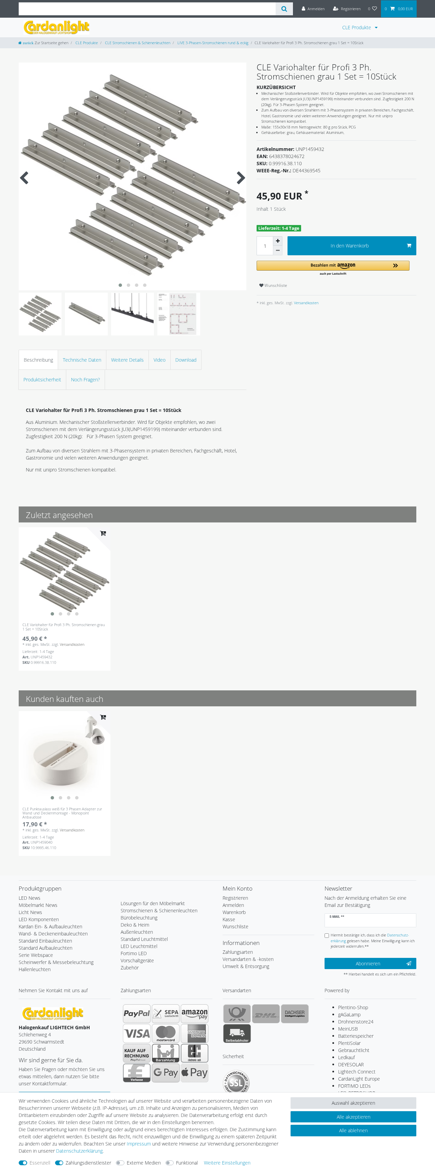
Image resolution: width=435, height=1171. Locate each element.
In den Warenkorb (350, 245)
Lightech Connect (357, 1071)
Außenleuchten (137, 932)
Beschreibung (38, 360)
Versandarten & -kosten (248, 959)
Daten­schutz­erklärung (79, 1151)
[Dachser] (294, 1013)
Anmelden (233, 905)
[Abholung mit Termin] (237, 1033)
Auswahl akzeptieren (353, 1103)
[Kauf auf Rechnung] (136, 1053)
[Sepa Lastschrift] (165, 1013)
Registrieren (235, 898)
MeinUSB (348, 1029)
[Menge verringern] (277, 250)
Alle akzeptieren (353, 1117)
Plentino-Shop (353, 1007)
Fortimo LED (134, 953)
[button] (333, 268)
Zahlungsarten (238, 952)
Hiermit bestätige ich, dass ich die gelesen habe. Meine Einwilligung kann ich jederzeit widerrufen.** (373, 940)
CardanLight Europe (359, 1078)
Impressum (139, 1143)
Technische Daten (82, 360)
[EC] (194, 1053)
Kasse (229, 919)
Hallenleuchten (35, 969)
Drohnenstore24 (355, 1021)
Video (160, 360)
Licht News (30, 912)
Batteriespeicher (355, 1036)
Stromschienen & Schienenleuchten (159, 910)
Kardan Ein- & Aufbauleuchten (50, 926)
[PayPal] (136, 1013)
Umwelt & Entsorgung (246, 966)
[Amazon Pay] (194, 1013)
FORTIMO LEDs (354, 1086)
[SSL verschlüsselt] (236, 1083)
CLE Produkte (357, 27)
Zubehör (130, 967)
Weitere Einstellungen (227, 1162)
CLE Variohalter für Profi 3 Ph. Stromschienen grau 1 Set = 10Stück (63, 627)
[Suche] (284, 8)
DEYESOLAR (351, 1064)
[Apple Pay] (194, 1073)
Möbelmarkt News (38, 905)
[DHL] (265, 1013)
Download (185, 360)
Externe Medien (144, 1162)
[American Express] (194, 1033)
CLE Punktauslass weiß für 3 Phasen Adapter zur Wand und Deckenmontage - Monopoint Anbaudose (62, 813)
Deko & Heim (135, 925)
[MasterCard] (165, 1033)
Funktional (187, 1162)
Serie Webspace (36, 955)
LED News (29, 898)
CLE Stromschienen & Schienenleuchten (137, 42)
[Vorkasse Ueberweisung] (136, 1073)
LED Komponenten (39, 919)
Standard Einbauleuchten (45, 940)
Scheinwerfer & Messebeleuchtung (56, 962)
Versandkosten (305, 302)
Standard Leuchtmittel (144, 939)
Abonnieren (368, 963)
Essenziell (40, 1162)
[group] (64, 573)
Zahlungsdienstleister (88, 1162)
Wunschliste (275, 285)
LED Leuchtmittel (139, 946)
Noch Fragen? (85, 379)
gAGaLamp (349, 1014)
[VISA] (136, 1033)
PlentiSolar (349, 1043)
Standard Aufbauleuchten (45, 948)
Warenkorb (234, 912)
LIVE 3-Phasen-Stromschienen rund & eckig (212, 42)
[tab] (38, 360)
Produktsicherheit (42, 379)
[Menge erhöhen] (277, 241)
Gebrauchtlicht (353, 1050)
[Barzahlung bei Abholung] (165, 1053)
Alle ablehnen (353, 1130)
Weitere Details (127, 360)
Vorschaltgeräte (137, 960)
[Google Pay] (165, 1073)
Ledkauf (346, 1057)
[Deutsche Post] (237, 1013)
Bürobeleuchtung (139, 917)
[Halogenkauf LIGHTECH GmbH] (53, 1013)
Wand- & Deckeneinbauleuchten (53, 933)
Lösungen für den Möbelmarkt (153, 903)
